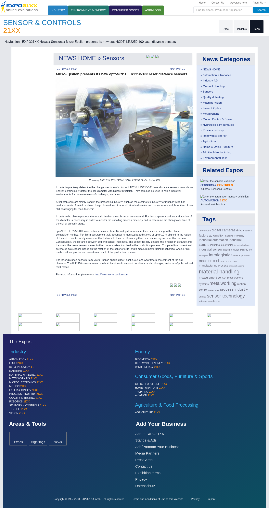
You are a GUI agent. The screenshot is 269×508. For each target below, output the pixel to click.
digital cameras (224, 230)
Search (261, 9)
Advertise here (238, 2)
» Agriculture (208, 141)
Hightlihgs (38, 441)
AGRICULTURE (147, 412)
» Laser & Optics (210, 108)
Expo (226, 28)
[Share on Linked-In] (157, 56)
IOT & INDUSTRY (21, 367)
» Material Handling (212, 86)
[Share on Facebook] (152, 56)
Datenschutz (145, 486)
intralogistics (221, 255)
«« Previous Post (67, 68)
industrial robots (242, 245)
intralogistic (203, 256)
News (256, 28)
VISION (17, 413)
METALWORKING (23, 378)
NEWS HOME (77, 58)
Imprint (211, 499)
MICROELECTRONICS (26, 382)
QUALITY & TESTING (25, 397)
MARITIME (19, 370)
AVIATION (144, 395)
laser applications (241, 255)
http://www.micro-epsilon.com (111, 274)
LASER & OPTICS (23, 390)
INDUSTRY (58, 10)
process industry (234, 289)
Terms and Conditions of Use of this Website (157, 499)
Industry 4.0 (246, 250)
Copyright (59, 499)
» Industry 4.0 (209, 80)
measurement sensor (212, 277)
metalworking (223, 283)
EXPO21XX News (35, 41)
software (203, 301)
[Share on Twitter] (147, 56)
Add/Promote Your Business (157, 447)
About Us (258, 2)
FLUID (16, 363)
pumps (202, 296)
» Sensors (55, 41)
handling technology (234, 236)
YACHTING (145, 391)
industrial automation (213, 240)
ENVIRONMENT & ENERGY (88, 10)
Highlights (241, 28)
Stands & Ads (146, 440)
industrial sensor (210, 249)
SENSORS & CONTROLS (27, 405)
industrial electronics (222, 244)
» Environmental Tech (213, 157)
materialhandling (236, 266)
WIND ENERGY (147, 367)
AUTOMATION (21, 359)
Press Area (144, 460)
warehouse (214, 301)
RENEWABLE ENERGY (152, 363)
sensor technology (226, 295)
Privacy (141, 479)
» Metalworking (209, 113)
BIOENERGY (146, 359)
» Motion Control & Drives (216, 119)
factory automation (211, 235)
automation (205, 230)
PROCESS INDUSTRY (26, 393)
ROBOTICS (19, 401)
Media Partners (147, 453)
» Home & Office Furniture (216, 146)
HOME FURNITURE (150, 387)
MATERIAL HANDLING (26, 374)
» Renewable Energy (213, 135)
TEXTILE (18, 409)
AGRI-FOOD (153, 10)
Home (202, 2)
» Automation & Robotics (215, 75)
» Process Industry (212, 130)
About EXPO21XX (149, 434)
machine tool (209, 261)
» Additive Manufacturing (215, 152)
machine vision (228, 261)
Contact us (143, 466)
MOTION (18, 386)
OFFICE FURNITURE (151, 384)
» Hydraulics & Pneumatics (217, 124)
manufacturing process (213, 265)
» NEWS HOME (210, 69)
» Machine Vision (211, 102)
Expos (18, 441)
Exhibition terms (147, 473)
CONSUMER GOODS (125, 10)
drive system (244, 230)
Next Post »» (177, 68)
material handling (219, 272)
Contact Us (217, 2)
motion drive (213, 290)
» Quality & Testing (212, 97)
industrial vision (231, 249)
